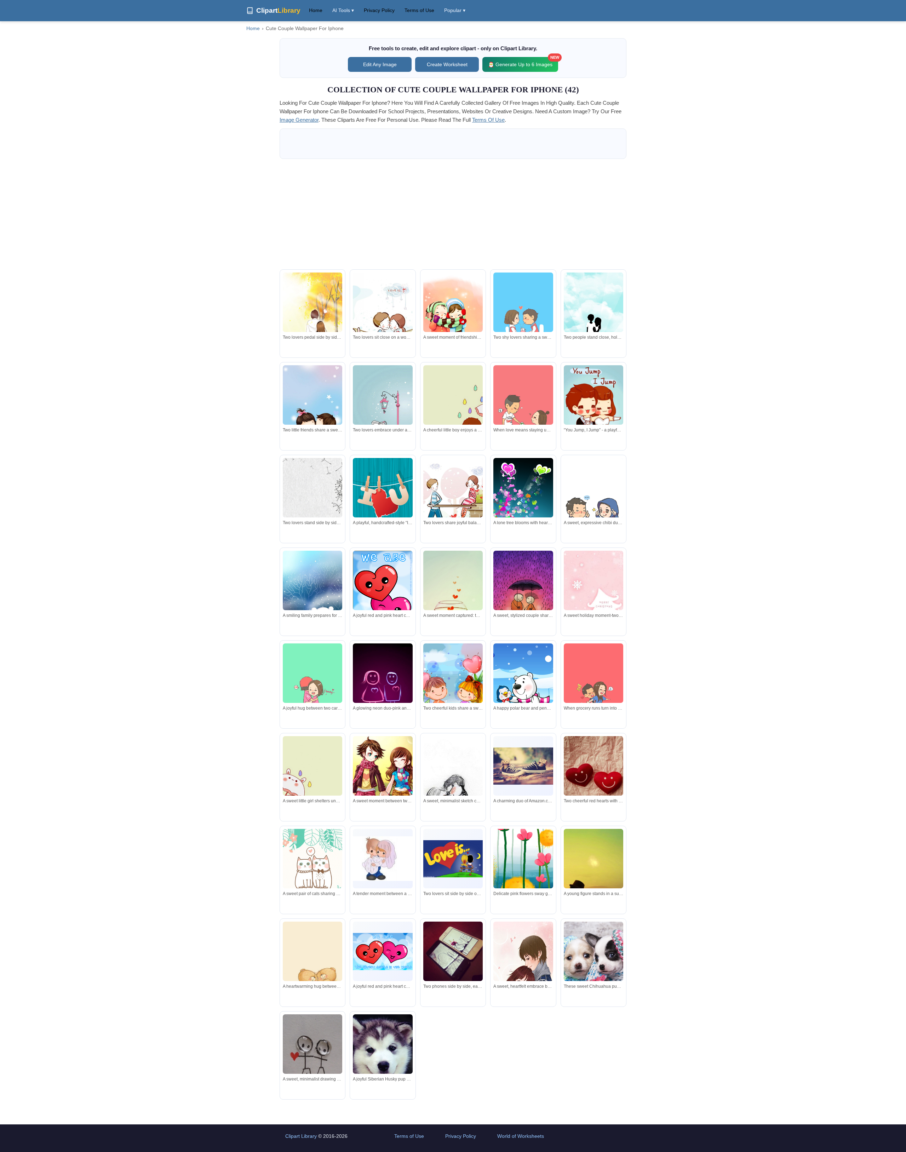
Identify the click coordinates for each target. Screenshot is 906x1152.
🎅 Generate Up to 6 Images (523, 62)
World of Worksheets (520, 1136)
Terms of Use (419, 10)
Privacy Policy (379, 10)
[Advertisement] (453, 214)
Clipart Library (301, 1136)
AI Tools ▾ (343, 10)
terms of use (488, 120)
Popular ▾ (454, 10)
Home (315, 10)
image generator (299, 120)
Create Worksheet (447, 64)
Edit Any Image (380, 64)
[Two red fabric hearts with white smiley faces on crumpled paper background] (593, 789)
